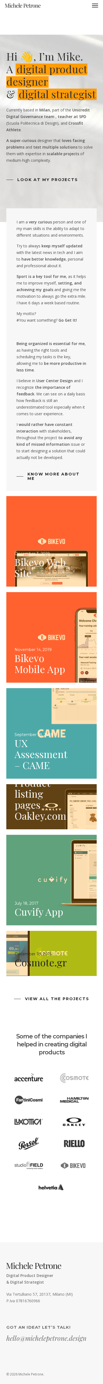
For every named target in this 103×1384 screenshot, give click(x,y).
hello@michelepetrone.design (46, 1338)
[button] (95, 5)
